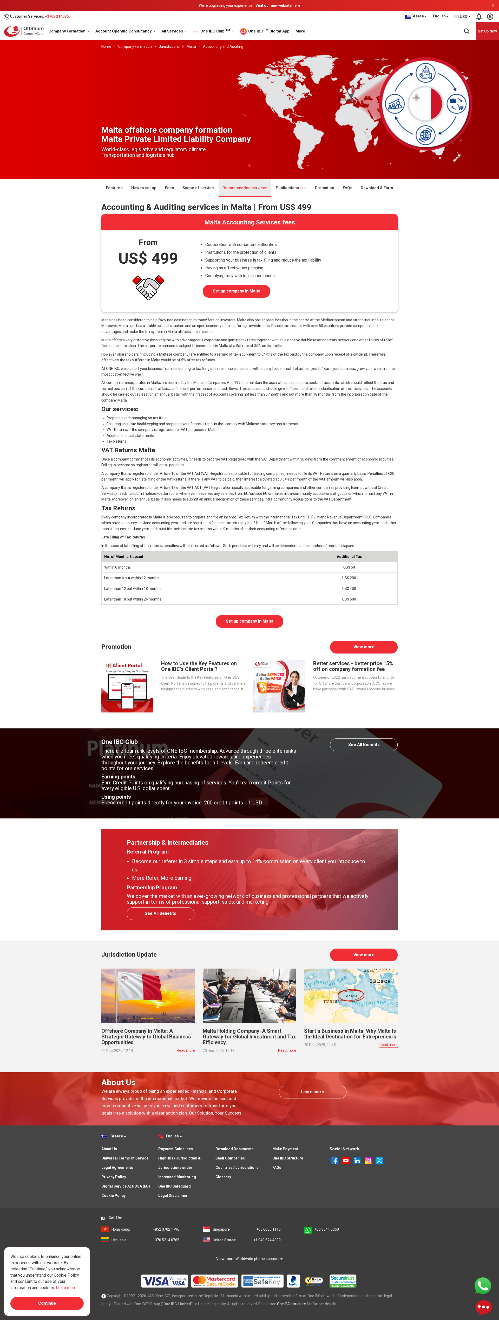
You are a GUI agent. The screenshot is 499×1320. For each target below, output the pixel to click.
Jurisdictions (169, 46)
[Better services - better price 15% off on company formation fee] (279, 686)
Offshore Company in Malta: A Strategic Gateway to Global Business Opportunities (146, 1036)
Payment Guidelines (175, 1149)
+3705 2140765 (58, 16)
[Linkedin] (357, 1160)
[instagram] (368, 1160)
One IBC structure (291, 1304)
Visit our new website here (277, 5)
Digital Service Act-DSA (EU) (125, 1186)
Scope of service (198, 187)
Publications (288, 187)
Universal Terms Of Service (124, 1158)
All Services (172, 31)
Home (106, 46)
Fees (169, 187)
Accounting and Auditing (223, 46)
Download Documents (234, 1149)
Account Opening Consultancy (124, 31)
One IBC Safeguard (174, 1186)
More (301, 31)
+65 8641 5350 (326, 1229)
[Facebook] (335, 1160)
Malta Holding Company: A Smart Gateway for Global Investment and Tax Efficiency (249, 1036)
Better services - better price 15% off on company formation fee (353, 666)
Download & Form (377, 187)
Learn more (312, 1091)
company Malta (114, 400)
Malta (191, 46)
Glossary (223, 1177)
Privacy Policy (113, 1177)
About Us (109, 1149)
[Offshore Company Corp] (25, 31)
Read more (186, 1050)
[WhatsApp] (483, 1285)
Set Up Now (487, 31)
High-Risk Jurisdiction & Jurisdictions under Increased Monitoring (179, 1167)
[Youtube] (346, 1160)
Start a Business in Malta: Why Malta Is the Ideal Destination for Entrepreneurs (350, 1034)
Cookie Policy (113, 1196)
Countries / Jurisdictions (237, 1167)
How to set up (143, 187)
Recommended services (244, 187)
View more (364, 646)
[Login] (490, 16)
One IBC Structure (287, 1158)
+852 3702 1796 (145, 1229)
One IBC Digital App (268, 31)
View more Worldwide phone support (248, 1259)
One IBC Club (214, 31)
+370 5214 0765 (145, 1240)
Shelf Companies (230, 1158)
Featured (114, 187)
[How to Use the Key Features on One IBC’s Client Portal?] (127, 686)
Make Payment (285, 1149)
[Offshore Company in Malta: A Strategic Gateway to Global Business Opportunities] (148, 995)
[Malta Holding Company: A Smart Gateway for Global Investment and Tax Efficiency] (249, 995)
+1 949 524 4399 (247, 1240)
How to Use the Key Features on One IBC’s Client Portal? (199, 666)
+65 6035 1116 (247, 1229)
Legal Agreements (117, 1167)
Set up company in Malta (236, 291)
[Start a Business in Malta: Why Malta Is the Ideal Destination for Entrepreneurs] (351, 995)
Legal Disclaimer (173, 1196)
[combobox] (463, 16)
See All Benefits (364, 744)
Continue (47, 1303)
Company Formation (68, 31)
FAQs (347, 187)
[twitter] (379, 1160)
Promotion (324, 187)
